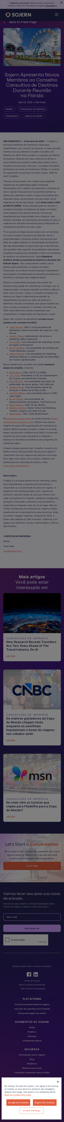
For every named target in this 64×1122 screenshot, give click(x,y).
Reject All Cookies (45, 1102)
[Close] (58, 1082)
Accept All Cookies (18, 1102)
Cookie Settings (31, 1110)
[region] (31, 1098)
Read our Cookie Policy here (17, 1095)
